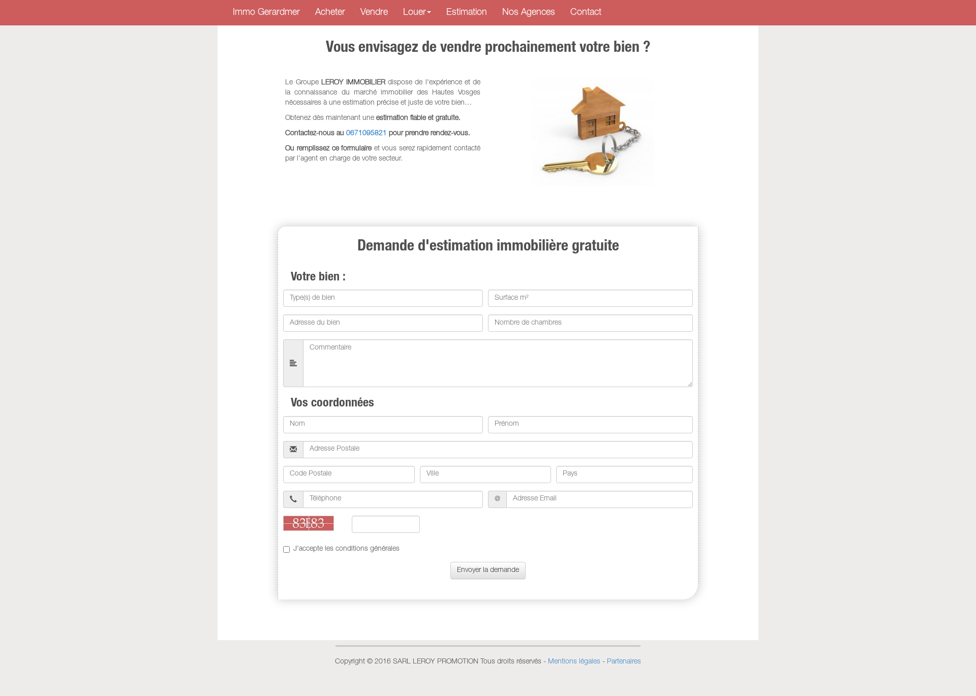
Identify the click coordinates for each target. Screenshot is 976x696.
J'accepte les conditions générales (346, 549)
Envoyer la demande (488, 570)
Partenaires (624, 662)
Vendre (374, 12)
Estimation (466, 12)
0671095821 (366, 133)
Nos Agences (528, 12)
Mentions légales (574, 662)
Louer (414, 12)
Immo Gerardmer (266, 12)
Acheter (330, 12)
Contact (585, 12)
